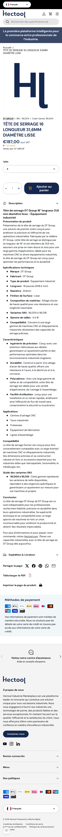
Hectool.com (31, 536)
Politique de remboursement (41, 827)
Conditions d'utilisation (13, 824)
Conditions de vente (34, 824)
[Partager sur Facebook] (33, 566)
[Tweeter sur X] (27, 566)
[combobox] (31, 21)
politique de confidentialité (14, 827)
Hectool (13, 819)
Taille (5, 161)
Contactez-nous (15, 734)
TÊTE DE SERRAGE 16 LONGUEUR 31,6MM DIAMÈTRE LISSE (25, 52)
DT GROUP (8, 118)
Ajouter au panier (44, 188)
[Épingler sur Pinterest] (40, 566)
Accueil (7, 47)
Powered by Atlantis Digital (28, 819)
